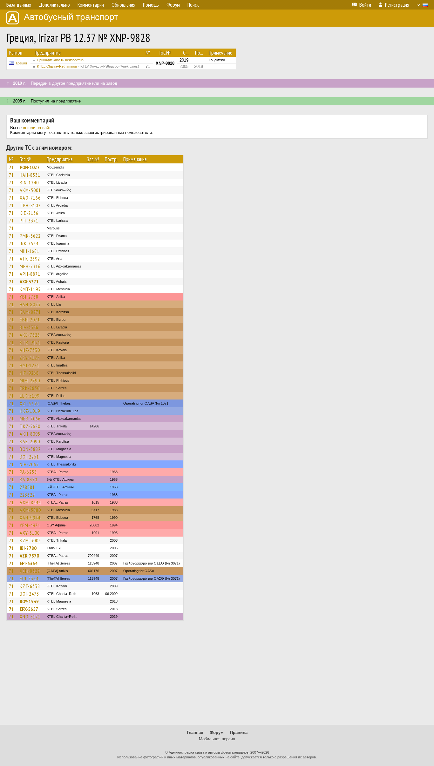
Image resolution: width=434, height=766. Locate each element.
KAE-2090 (30, 441)
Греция (21, 63)
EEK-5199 (29, 396)
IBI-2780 (28, 548)
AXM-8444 (30, 502)
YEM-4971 (30, 525)
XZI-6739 (29, 403)
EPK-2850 (30, 388)
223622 (27, 495)
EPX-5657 (29, 609)
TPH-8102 (30, 205)
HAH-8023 (30, 304)
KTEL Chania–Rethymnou (88, 66)
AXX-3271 (29, 281)
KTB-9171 (30, 342)
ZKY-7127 (30, 357)
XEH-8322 (30, 571)
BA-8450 (28, 479)
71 (11, 167)
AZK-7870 (29, 555)
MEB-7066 (30, 418)
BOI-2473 (29, 594)
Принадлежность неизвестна (60, 60)
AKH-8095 (30, 434)
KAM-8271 (30, 312)
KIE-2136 (29, 213)
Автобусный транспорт (71, 17)
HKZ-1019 (30, 411)
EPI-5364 (28, 563)
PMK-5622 (30, 236)
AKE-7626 (30, 335)
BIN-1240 (29, 182)
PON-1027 (30, 167)
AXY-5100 (30, 533)
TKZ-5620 (30, 426)
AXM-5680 (30, 510)
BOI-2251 (29, 456)
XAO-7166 (30, 198)
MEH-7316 (30, 266)
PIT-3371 (29, 220)
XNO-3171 (30, 616)
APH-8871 (30, 274)
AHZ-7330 (30, 350)
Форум (217, 732)
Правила (239, 732)
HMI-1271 (29, 365)
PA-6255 (28, 472)
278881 (27, 487)
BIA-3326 (29, 327)
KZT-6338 (30, 586)
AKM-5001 (30, 190)
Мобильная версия (217, 738)
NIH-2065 (29, 464)
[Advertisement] (217, 675)
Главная (195, 732)
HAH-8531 (30, 175)
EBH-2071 (30, 319)
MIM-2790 (30, 380)
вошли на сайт (37, 127)
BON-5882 (30, 449)
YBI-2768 (29, 297)
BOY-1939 (29, 601)
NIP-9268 (29, 373)
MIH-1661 (29, 251)
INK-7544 (29, 243)
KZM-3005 (30, 540)
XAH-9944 (30, 517)
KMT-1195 (30, 289)
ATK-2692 (30, 258)
